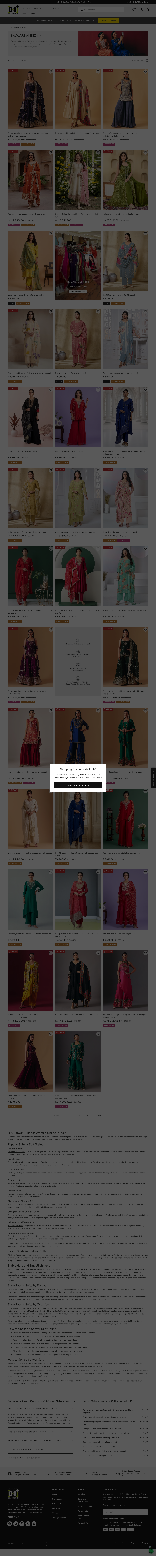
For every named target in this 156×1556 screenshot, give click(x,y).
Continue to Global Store (78, 785)
